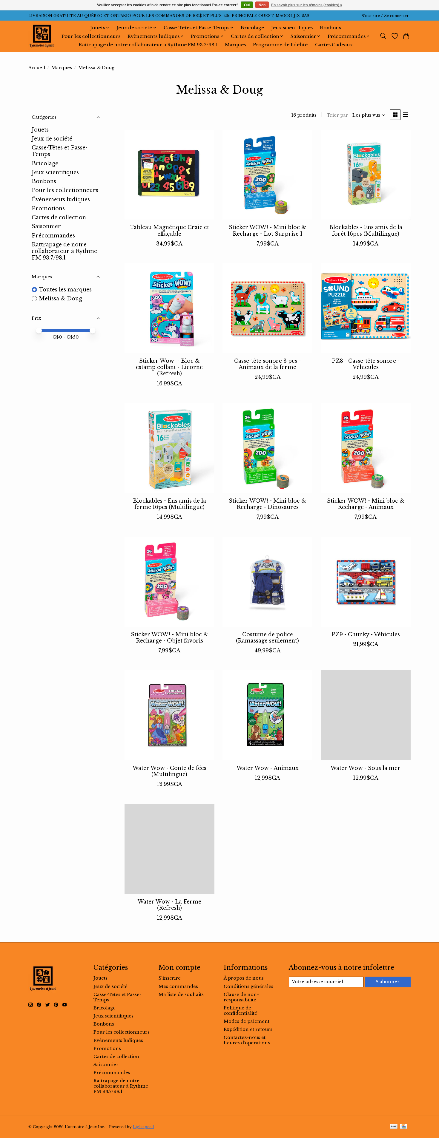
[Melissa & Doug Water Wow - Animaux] (267, 715)
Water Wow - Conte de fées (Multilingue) (169, 771)
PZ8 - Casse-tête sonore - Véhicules (366, 364)
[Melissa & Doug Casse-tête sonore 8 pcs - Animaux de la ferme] (267, 308)
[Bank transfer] (394, 1127)
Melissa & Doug (60, 298)
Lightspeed (143, 1127)
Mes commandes (178, 986)
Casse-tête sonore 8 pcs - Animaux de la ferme (267, 364)
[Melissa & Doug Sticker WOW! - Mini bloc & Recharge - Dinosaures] (267, 448)
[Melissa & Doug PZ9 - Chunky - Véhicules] (366, 581)
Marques (235, 44)
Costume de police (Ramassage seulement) (267, 637)
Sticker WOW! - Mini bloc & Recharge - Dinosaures (267, 504)
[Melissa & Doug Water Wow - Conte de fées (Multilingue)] (169, 715)
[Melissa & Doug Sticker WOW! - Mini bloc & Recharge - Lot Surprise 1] (267, 175)
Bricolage (252, 27)
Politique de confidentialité (240, 1010)
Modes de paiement (246, 1021)
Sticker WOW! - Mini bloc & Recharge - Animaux (365, 504)
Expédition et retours (248, 1029)
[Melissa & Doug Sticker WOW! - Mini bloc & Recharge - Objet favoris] (169, 581)
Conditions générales (248, 986)
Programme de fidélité (280, 44)
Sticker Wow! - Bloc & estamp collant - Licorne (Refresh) (169, 367)
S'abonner (388, 981)
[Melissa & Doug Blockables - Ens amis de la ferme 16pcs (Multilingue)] (169, 448)
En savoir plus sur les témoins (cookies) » (306, 5)
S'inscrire (170, 978)
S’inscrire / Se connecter (385, 15)
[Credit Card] (403, 1127)
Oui (247, 5)
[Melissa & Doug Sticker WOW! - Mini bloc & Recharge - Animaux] (366, 448)
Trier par (337, 115)
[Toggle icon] (383, 36)
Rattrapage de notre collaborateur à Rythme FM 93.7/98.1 (148, 44)
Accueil (36, 67)
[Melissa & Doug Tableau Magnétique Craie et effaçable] (169, 175)
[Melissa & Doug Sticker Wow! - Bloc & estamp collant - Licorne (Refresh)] (169, 308)
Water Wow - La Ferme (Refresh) (169, 904)
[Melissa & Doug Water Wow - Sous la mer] (366, 715)
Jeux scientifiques (292, 27)
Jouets (40, 129)
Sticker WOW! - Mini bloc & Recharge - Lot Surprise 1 (267, 230)
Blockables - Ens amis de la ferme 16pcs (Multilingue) (169, 504)
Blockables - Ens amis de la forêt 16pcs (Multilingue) (365, 230)
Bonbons (330, 27)
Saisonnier (46, 226)
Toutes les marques (65, 289)
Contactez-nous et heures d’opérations (247, 1040)
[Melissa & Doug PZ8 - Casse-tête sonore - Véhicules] (366, 308)
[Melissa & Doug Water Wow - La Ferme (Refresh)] (169, 849)
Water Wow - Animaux (268, 768)
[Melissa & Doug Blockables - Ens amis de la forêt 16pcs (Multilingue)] (366, 175)
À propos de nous (244, 978)
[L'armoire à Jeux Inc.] (41, 36)
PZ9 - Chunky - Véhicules (365, 634)
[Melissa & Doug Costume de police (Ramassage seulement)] (267, 581)
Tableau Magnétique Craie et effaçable (169, 230)
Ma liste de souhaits (181, 994)
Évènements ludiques (61, 199)
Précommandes (53, 235)
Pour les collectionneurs (91, 36)
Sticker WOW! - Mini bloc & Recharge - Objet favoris (169, 637)
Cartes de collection (59, 217)
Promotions (48, 208)
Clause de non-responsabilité (241, 997)
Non (262, 5)
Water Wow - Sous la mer (365, 768)
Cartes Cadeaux (334, 44)
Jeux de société (52, 138)
